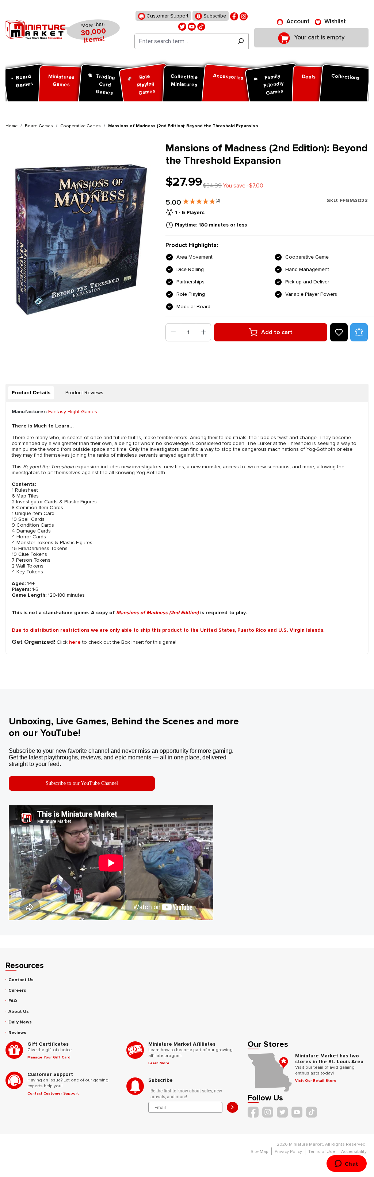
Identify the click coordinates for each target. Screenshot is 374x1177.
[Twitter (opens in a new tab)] (182, 26)
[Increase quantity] (203, 332)
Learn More (158, 1063)
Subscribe (214, 16)
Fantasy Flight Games (72, 412)
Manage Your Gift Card (48, 1057)
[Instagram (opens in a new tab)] (244, 16)
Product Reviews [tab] (84, 393)
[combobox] (183, 41)
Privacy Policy (288, 1151)
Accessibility (354, 1151)
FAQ (12, 1001)
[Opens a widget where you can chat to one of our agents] (346, 1164)
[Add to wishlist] (339, 332)
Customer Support (166, 16)
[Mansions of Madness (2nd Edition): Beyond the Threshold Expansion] (81, 240)
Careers (17, 990)
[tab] (31, 392)
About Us (18, 1011)
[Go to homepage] (35, 29)
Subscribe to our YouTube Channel (82, 783)
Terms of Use (321, 1151)
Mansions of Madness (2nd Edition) (157, 612)
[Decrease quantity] (173, 332)
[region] (81, 240)
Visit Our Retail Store (315, 1081)
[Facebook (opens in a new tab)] (234, 16)
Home (11, 126)
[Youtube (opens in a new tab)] (192, 26)
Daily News (20, 1022)
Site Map (259, 1151)
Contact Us (21, 980)
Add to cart (277, 332)
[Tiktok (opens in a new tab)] (201, 26)
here (75, 642)
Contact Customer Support (53, 1093)
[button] (201, 199)
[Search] (240, 41)
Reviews (17, 1032)
